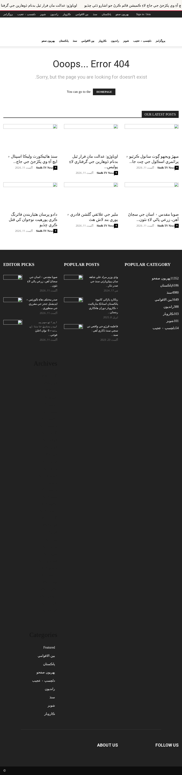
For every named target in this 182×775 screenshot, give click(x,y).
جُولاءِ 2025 (49, 440)
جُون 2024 (50, 532)
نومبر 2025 (49, 411)
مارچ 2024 (50, 553)
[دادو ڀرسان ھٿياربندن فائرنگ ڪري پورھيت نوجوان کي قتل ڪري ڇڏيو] (30, 195)
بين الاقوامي (81, 14)
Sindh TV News (44, 167)
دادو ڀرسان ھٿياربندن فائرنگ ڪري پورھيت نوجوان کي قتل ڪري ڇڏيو (33, 219)
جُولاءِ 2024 (49, 525)
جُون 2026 (50, 383)
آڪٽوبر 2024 (49, 504)
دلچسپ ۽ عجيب (26, 14)
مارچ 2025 (50, 468)
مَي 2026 (51, 390)
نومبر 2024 (49, 497)
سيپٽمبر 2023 (48, 596)
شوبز (43, 14)
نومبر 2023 (49, 582)
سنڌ (95, 14)
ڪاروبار (67, 14)
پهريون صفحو (45, 672)
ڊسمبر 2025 (49, 404)
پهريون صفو (122, 14)
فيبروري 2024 (47, 561)
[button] (173, 41)
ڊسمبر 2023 (49, 575)
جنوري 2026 (49, 397)
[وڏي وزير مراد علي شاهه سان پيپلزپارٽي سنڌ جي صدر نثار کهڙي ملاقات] (73, 281)
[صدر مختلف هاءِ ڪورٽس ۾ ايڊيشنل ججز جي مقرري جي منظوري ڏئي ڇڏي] (12, 304)
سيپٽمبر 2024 (48, 511)
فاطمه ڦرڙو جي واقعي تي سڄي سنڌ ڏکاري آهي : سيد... (102, 330)
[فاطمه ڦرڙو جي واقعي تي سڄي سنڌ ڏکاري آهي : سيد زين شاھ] (73, 329)
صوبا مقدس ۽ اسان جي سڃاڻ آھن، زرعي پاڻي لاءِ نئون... (42, 281)
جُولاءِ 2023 (49, 610)
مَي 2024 (51, 539)
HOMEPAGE (104, 91)
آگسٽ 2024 (49, 518)
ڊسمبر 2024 (49, 490)
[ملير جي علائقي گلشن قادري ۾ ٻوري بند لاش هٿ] (91, 195)
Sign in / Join (143, 14)
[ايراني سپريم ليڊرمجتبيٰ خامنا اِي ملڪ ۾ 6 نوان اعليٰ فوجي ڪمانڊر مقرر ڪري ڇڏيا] (12, 326)
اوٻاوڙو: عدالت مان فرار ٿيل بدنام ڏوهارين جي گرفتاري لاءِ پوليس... (93, 161)
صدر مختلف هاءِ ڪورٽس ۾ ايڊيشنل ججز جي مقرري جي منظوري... (41, 304)
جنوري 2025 (49, 482)
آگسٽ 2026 (49, 376)
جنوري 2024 (49, 568)
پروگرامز (8, 14)
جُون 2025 (50, 447)
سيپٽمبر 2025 (48, 426)
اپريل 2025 (49, 461)
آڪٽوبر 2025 (49, 419)
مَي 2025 (51, 454)
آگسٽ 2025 (49, 433)
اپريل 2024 (49, 546)
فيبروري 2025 (47, 475)
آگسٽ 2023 (49, 603)
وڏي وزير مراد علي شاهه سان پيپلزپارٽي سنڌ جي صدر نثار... (103, 281)
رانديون (54, 14)
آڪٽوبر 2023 (49, 589)
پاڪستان (106, 14)
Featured (49, 647)
